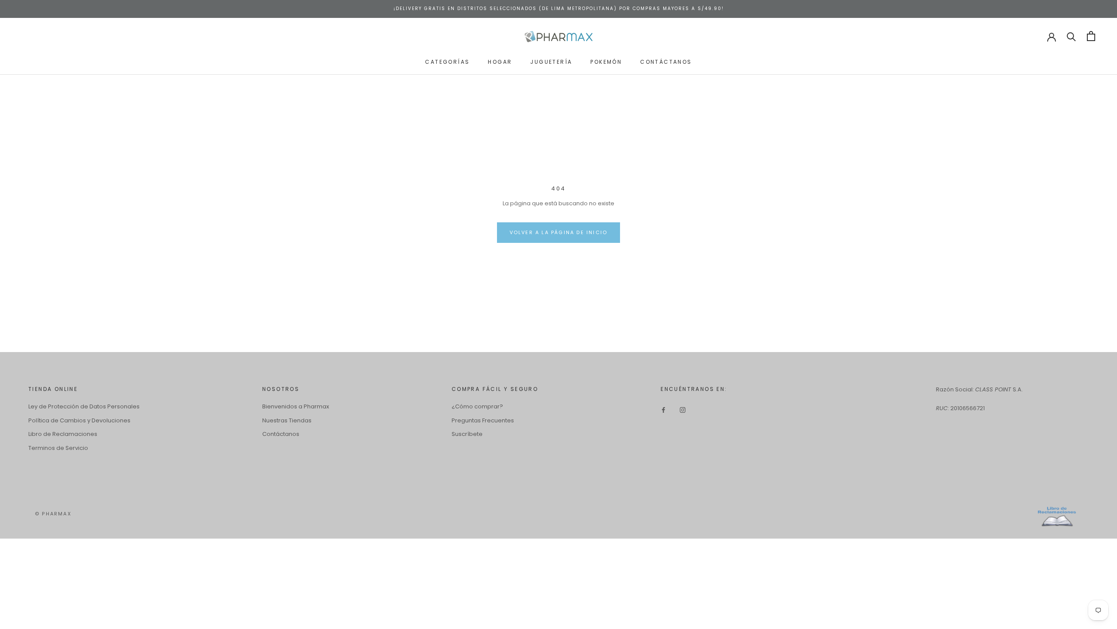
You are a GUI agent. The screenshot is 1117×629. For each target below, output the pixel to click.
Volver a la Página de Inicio (559, 232)
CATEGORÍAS (447, 62)
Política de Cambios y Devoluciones (79, 420)
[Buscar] (1071, 36)
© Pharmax (53, 513)
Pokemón (606, 62)
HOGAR (500, 62)
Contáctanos (280, 434)
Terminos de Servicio (58, 448)
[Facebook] (663, 409)
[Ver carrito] (1091, 36)
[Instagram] (682, 409)
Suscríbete (467, 434)
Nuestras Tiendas (287, 420)
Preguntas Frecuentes (483, 420)
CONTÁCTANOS (666, 62)
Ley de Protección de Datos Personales (84, 406)
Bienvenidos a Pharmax (295, 406)
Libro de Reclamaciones (62, 434)
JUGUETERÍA (551, 62)
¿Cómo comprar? (477, 406)
